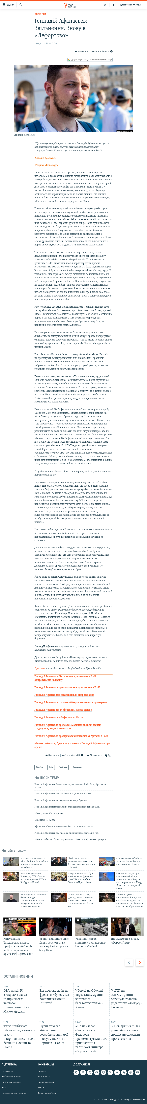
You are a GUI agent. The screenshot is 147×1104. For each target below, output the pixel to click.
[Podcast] (130, 1072)
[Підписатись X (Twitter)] (90, 1072)
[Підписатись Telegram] (117, 1072)
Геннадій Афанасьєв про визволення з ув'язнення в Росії (67, 687)
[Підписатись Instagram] (103, 1072)
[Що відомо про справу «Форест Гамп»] (127, 927)
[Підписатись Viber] (110, 1072)
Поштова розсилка (11, 1082)
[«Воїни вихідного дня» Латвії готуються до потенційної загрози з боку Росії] (55, 927)
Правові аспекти (46, 1082)
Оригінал (39, 668)
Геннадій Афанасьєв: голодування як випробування (64, 695)
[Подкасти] (105, 5)
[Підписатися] (137, 1072)
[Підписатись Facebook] (76, 1072)
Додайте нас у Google (130, 5)
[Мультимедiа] (114, 5)
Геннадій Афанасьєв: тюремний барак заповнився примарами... (72, 702)
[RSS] (124, 1072)
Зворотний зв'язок (47, 1093)
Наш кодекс (44, 1077)
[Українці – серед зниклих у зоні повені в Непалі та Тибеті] (91, 927)
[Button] (81, 51)
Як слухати (7, 1071)
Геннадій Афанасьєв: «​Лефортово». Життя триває (63, 710)
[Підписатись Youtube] (96, 1072)
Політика (40, 14)
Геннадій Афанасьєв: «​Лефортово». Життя (58, 717)
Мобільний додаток (12, 1077)
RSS (4, 1088)
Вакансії (42, 1088)
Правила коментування (14, 1093)
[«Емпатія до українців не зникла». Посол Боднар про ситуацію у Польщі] (107, 861)
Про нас (42, 1071)
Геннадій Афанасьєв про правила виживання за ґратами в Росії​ (71, 736)
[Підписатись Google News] (83, 1072)
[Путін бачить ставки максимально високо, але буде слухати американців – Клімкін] (59, 861)
